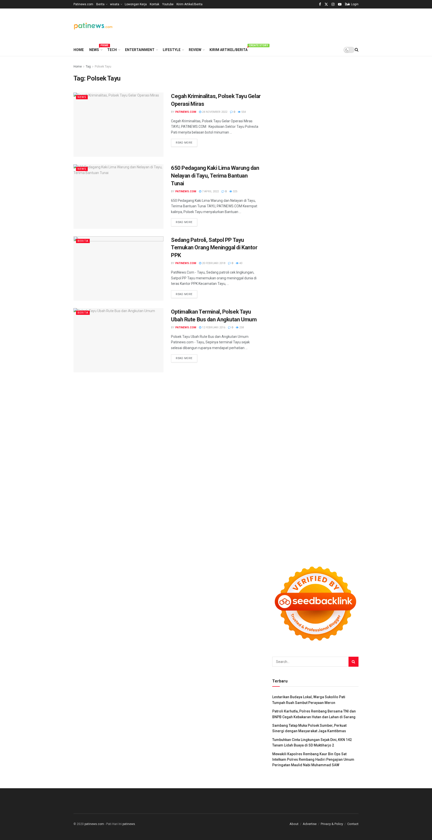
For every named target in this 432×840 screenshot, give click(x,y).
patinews (128, 824)
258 (241, 327)
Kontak (154, 4)
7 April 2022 (210, 191)
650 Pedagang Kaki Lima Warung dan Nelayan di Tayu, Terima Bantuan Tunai (215, 176)
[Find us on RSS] (346, 4)
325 (234, 191)
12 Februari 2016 (213, 327)
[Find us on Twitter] (326, 4)
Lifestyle (171, 50)
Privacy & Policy (332, 824)
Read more (186, 142)
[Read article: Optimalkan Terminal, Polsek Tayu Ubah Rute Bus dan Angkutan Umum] (119, 340)
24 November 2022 (214, 112)
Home (79, 50)
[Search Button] (356, 50)
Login (354, 4)
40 (240, 263)
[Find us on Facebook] (320, 4)
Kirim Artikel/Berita (189, 4)
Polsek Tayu (103, 66)
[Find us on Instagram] (333, 4)
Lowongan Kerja (136, 4)
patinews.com (185, 112)
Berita (100, 4)
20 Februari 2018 (213, 263)
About (294, 824)
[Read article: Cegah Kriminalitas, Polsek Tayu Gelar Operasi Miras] (119, 125)
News (95, 49)
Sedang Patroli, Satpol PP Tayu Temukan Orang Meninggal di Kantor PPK (214, 248)
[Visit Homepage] (93, 26)
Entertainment (139, 50)
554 (243, 112)
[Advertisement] (267, 25)
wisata (114, 4)
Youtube (168, 4)
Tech (112, 50)
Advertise (309, 824)
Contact (352, 824)
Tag (88, 66)
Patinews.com (83, 4)
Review (195, 50)
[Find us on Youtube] (340, 4)
